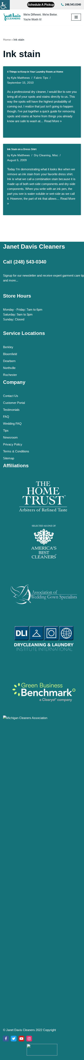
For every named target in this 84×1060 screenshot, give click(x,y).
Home (7, 39)
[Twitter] (14, 1038)
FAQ (6, 416)
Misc (55, 155)
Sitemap (8, 458)
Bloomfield (10, 354)
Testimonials (11, 409)
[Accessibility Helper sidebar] (5, 5)
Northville (9, 368)
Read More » (53, 121)
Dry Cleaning (42, 155)
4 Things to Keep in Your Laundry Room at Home (35, 71)
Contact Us (10, 396)
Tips (6, 430)
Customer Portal (14, 402)
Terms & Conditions (16, 451)
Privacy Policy (12, 444)
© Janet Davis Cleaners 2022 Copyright (29, 1030)
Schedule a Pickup (41, 4)
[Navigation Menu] (76, 17)
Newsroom (10, 437)
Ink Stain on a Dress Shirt (21, 149)
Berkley (8, 347)
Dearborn (9, 361)
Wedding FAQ (12, 423)
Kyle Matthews (20, 77)
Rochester (10, 375)
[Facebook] (6, 1038)
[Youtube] (21, 1038)
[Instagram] (29, 1038)
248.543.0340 (73, 4)
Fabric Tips (41, 77)
